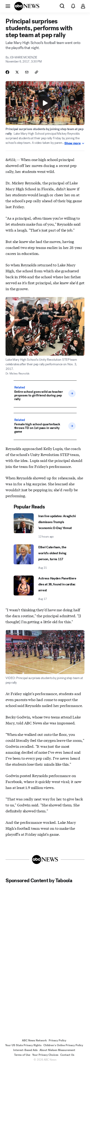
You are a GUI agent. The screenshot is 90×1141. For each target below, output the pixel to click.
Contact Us (67, 1055)
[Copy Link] (36, 72)
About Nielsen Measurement (57, 1050)
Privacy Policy (57, 1040)
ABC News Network (34, 1040)
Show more (72, 143)
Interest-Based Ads (25, 1050)
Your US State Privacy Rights (23, 1045)
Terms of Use (22, 1055)
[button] (8, 6)
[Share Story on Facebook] (7, 72)
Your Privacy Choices (45, 1055)
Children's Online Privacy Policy (63, 1045)
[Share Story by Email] (26, 72)
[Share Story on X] (17, 72)
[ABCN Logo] (26, 6)
